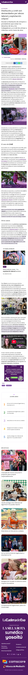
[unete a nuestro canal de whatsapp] (14, 373)
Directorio (18, 644)
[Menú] (26, 2)
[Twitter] (9, 654)
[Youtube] (14, 654)
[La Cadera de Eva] (7, 2)
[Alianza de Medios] (14, 666)
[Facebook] (7, 654)
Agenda (3, 385)
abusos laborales (17, 79)
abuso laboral (8, 385)
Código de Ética (20, 650)
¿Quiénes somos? (5, 643)
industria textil (13, 229)
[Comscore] (14, 661)
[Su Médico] (14, 632)
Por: (6, 57)
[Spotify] (18, 654)
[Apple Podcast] (20, 654)
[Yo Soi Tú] (14, 637)
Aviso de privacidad (6, 650)
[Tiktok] (16, 654)
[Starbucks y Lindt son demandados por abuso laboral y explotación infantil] (14, 63)
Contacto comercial (21, 647)
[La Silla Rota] (14, 628)
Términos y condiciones (4, 647)
